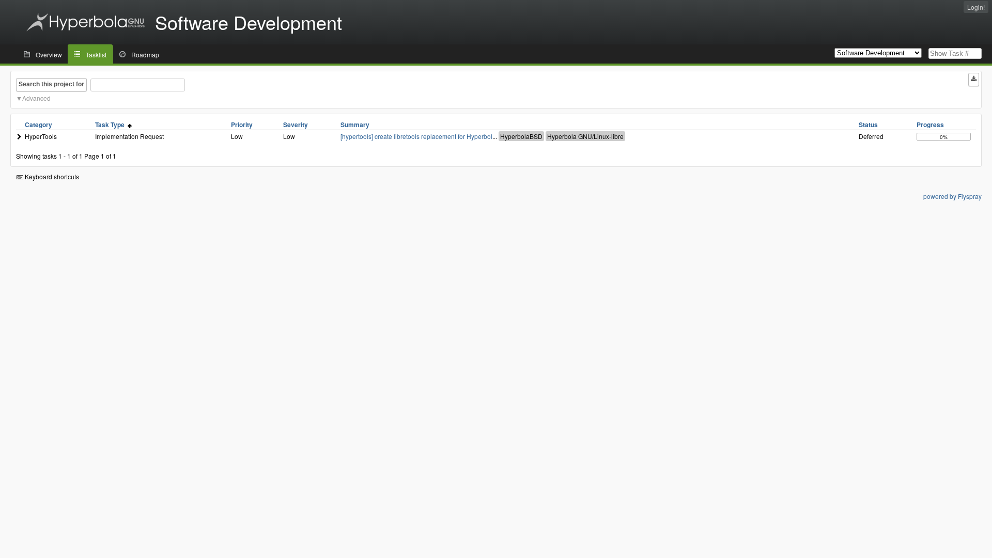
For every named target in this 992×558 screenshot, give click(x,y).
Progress (930, 124)
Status (868, 124)
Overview (49, 54)
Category (38, 124)
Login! (976, 7)
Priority (242, 124)
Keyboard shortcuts (51, 176)
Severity (295, 124)
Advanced (36, 98)
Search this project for (51, 84)
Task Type (111, 124)
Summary (354, 124)
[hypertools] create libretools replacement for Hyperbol (416, 136)
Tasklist (96, 54)
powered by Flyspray (952, 196)
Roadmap (145, 54)
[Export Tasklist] (973, 79)
